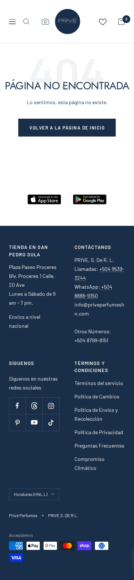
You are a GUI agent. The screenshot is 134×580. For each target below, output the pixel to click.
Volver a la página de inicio (67, 127)
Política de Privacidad (98, 432)
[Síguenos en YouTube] (34, 422)
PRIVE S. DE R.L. (63, 515)
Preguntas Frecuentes (99, 445)
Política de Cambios (96, 396)
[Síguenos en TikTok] (50, 422)
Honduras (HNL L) (30, 494)
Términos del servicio (98, 383)
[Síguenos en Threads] (34, 405)
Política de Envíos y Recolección (96, 414)
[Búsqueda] (26, 21)
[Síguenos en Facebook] (17, 405)
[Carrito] (121, 21)
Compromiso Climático (89, 463)
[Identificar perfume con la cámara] (45, 21)
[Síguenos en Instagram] (50, 405)
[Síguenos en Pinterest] (17, 422)
